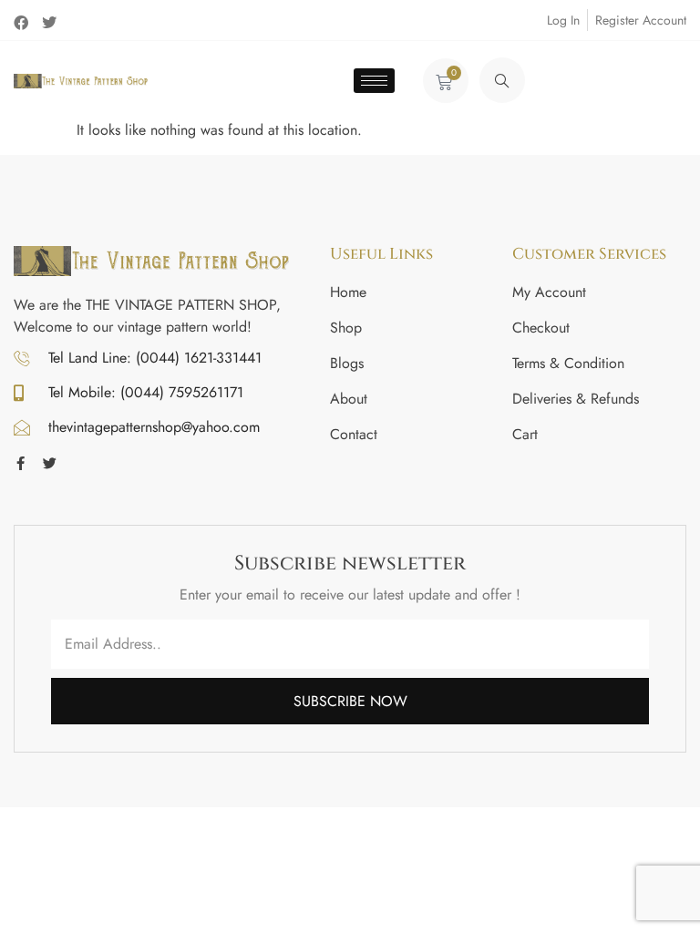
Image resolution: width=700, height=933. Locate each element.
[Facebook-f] (20, 463)
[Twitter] (49, 22)
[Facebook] (21, 22)
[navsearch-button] (502, 80)
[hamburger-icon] (374, 80)
